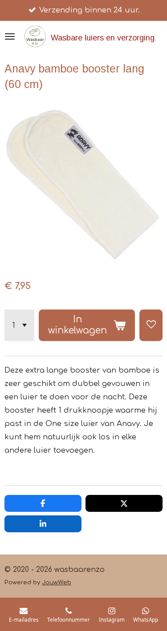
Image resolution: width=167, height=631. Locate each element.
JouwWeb (56, 582)
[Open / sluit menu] (10, 36)
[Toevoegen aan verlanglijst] (151, 325)
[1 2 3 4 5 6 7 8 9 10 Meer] (19, 325)
